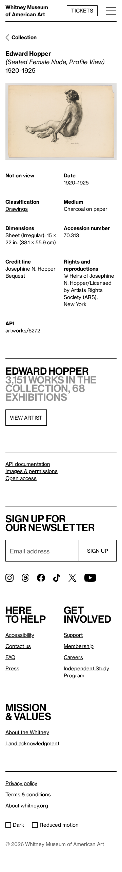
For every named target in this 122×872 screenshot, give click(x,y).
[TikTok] (56, 578)
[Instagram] (9, 578)
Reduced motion (59, 825)
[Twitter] (72, 578)
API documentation (27, 464)
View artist (26, 418)
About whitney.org (26, 805)
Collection (24, 37)
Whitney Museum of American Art (26, 10)
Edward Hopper (28, 53)
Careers (73, 657)
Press (12, 668)
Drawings (16, 209)
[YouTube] (90, 578)
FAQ (10, 657)
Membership (79, 646)
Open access (21, 478)
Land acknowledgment (32, 743)
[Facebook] (41, 578)
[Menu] (111, 10)
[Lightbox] (61, 121)
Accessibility (19, 635)
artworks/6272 (22, 330)
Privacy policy (21, 783)
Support (73, 635)
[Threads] (25, 578)
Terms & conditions (28, 794)
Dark (18, 825)
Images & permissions (31, 471)
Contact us (18, 646)
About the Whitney (27, 732)
